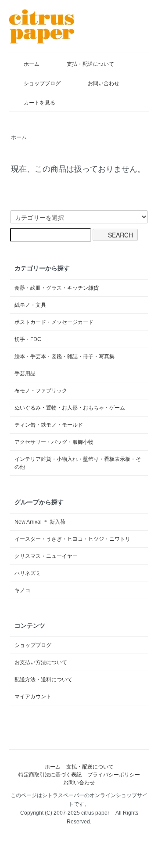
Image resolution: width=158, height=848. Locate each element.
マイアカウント (32, 696)
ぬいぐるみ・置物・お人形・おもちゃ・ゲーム (69, 408)
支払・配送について (90, 64)
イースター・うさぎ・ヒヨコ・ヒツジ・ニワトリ (72, 539)
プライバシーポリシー (113, 775)
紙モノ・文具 (30, 305)
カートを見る (39, 103)
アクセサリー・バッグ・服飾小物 (53, 442)
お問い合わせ (103, 83)
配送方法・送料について (43, 679)
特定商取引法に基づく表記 (50, 775)
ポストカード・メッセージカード (53, 322)
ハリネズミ (27, 573)
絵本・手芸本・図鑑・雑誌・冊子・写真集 (64, 356)
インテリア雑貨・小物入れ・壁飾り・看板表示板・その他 (77, 463)
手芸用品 (25, 373)
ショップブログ (42, 83)
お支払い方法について (40, 662)
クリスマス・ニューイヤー (46, 556)
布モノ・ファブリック (40, 391)
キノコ (22, 590)
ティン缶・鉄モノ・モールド (48, 425)
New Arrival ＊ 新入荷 (39, 522)
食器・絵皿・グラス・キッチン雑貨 (56, 288)
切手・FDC (27, 339)
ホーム (32, 64)
